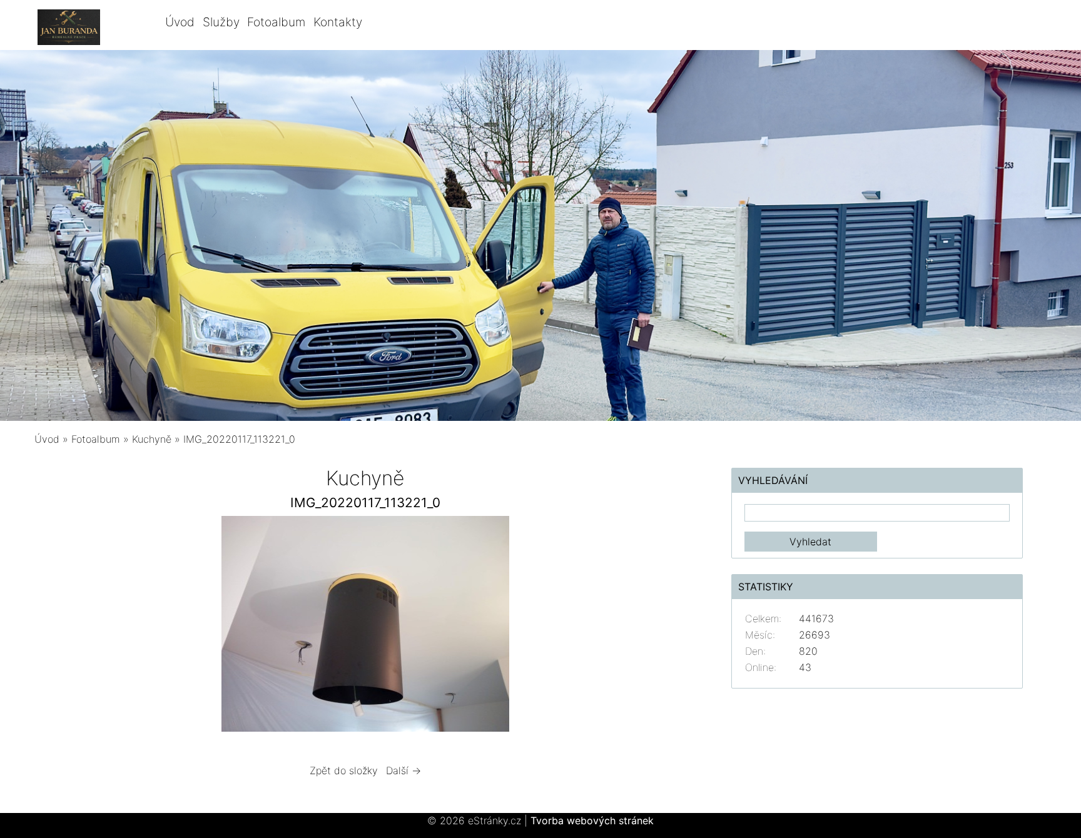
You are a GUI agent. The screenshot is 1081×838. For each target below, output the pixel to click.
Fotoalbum (276, 21)
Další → (403, 770)
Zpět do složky (344, 770)
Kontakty (337, 21)
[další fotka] (676, 627)
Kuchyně (151, 439)
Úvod (180, 21)
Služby (221, 21)
